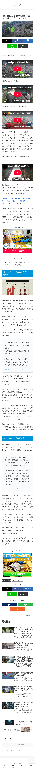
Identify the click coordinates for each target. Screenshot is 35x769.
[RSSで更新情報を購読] (17, 609)
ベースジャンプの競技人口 (15, 265)
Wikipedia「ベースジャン (10, 369)
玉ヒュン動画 (7, 580)
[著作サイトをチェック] (9, 604)
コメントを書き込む (17, 744)
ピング (18, 369)
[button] (23, 46)
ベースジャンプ (18, 580)
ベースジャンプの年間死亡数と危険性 (18, 262)
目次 (14, 258)
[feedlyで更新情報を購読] (25, 604)
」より (21, 369)
